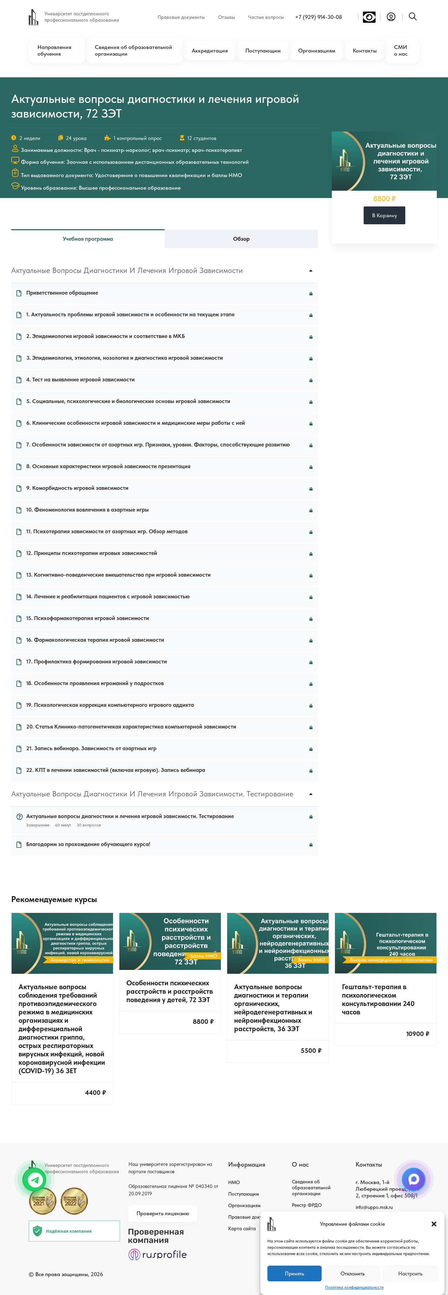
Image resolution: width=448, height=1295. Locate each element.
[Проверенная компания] (157, 1232)
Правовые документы (181, 17)
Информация (246, 1164)
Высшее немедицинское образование (391, 960)
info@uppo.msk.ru (374, 1207)
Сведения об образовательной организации (133, 50)
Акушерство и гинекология (79, 960)
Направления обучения (54, 50)
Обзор (241, 238)
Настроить (410, 1274)
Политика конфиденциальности (354, 1287)
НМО (234, 1182)
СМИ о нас (400, 50)
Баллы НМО (203, 956)
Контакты (365, 50)
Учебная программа (88, 238)
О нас (300, 1164)
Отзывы (226, 17)
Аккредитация (210, 50)
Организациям (316, 50)
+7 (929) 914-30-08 (318, 17)
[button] (434, 1223)
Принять (294, 1274)
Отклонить (353, 1274)
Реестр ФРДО (307, 1205)
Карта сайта (242, 1228)
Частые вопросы (266, 17)
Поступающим (263, 50)
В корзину (384, 215)
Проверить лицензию (162, 1213)
